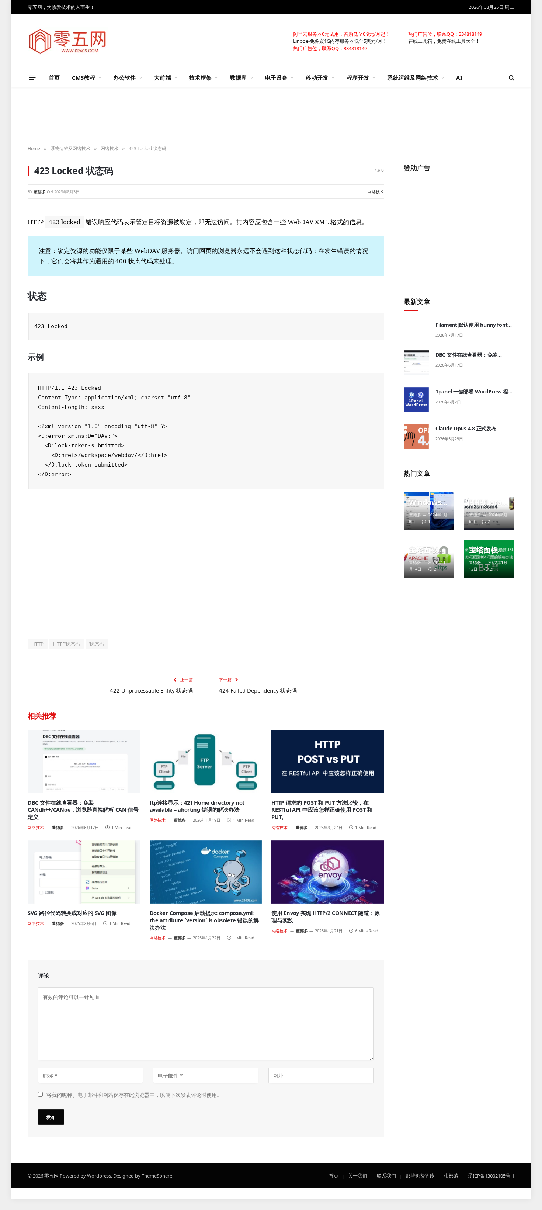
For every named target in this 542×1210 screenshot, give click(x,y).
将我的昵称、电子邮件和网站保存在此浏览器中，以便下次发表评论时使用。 (134, 1094)
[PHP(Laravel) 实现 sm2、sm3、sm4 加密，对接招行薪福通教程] (489, 511)
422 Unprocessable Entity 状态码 (151, 690)
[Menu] (32, 77)
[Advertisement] (271, 116)
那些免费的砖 (420, 1175)
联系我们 (386, 1175)
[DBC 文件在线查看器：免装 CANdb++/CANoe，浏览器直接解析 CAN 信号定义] (84, 761)
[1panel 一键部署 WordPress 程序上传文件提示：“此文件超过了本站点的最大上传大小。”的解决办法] (416, 399)
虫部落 (451, 1175)
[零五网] (68, 41)
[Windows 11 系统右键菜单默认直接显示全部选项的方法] (429, 511)
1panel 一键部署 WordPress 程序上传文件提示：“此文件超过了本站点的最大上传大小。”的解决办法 (474, 391)
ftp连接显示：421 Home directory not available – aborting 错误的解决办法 (197, 806)
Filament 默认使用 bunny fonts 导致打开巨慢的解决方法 (472, 325)
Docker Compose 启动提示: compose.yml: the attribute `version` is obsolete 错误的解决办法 (204, 920)
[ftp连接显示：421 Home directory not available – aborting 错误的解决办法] (206, 761)
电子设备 (276, 77)
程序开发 (358, 77)
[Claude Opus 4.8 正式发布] (416, 436)
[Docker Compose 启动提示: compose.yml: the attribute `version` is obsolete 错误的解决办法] (206, 872)
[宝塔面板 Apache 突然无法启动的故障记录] (429, 559)
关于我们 (357, 1175)
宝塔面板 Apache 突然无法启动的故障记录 (427, 550)
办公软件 (124, 77)
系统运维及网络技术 (412, 77)
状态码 (96, 644)
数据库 (238, 77)
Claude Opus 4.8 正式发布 (465, 428)
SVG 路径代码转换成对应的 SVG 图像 (72, 912)
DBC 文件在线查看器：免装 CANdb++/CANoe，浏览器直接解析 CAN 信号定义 (83, 810)
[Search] (510, 77)
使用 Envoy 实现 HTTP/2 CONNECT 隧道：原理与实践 (325, 916)
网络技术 (376, 191)
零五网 (51, 1175)
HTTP (37, 644)
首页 (54, 77)
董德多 (40, 191)
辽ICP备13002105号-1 (491, 1175)
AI (459, 77)
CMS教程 (83, 77)
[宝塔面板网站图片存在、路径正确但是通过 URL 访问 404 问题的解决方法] (489, 559)
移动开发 (317, 77)
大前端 (162, 77)
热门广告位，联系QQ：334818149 (445, 33)
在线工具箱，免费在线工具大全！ (444, 40)
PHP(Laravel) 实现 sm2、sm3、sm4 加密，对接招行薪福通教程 (487, 502)
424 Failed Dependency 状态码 (258, 690)
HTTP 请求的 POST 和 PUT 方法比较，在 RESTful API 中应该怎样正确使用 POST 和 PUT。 (321, 810)
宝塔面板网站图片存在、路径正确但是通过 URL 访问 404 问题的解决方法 (487, 550)
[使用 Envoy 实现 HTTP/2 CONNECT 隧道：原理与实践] (327, 872)
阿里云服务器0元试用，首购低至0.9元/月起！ (341, 33)
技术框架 (200, 77)
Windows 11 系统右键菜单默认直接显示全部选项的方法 (428, 502)
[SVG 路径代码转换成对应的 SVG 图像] (84, 872)
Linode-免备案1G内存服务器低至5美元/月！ (340, 40)
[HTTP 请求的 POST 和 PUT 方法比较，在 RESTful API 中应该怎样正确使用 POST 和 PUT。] (327, 761)
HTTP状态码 (66, 644)
